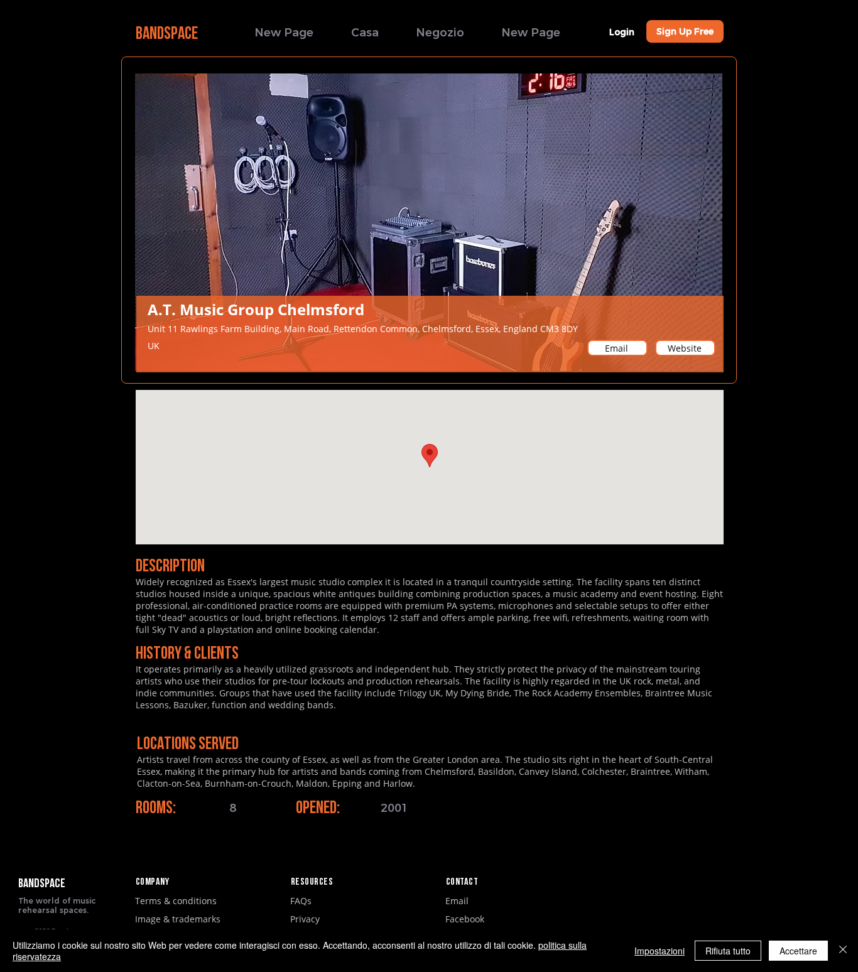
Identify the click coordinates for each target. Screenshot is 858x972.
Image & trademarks (177, 919)
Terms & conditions (176, 901)
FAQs (301, 901)
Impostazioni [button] (659, 950)
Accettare (798, 950)
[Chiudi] (842, 950)
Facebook (464, 919)
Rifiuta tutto (728, 950)
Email (457, 901)
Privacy (305, 919)
